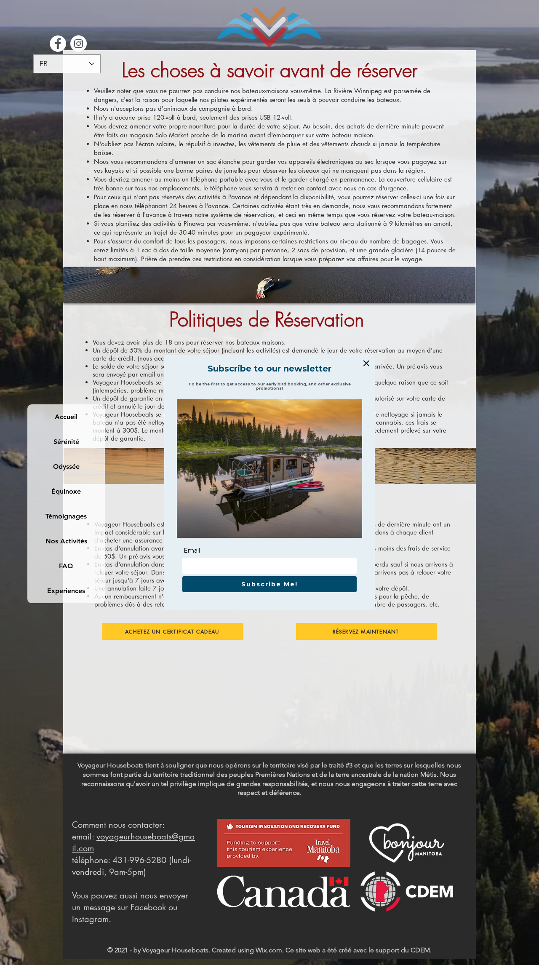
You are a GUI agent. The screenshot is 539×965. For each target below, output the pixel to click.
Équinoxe (66, 491)
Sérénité (66, 442)
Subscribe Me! (269, 584)
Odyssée (66, 466)
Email (192, 550)
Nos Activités (66, 541)
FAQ (66, 566)
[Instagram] (78, 43)
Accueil (66, 417)
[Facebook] (58, 43)
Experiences (66, 591)
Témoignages (66, 516)
